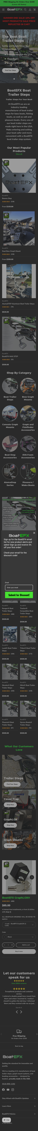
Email (7, 582)
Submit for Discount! (19, 595)
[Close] (34, 532)
